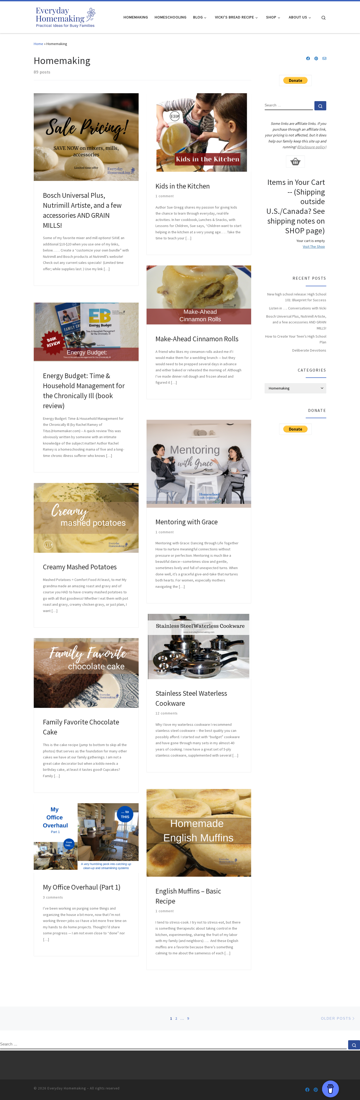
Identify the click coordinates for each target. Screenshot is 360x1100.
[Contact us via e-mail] (324, 58)
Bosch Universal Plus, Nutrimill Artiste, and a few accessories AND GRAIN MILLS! (296, 322)
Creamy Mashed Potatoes (80, 566)
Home (38, 43)
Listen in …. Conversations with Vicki (297, 308)
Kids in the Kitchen (182, 185)
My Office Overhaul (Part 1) (82, 886)
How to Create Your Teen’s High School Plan (295, 339)
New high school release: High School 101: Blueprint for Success (296, 297)
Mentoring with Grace (186, 521)
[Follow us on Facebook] (308, 58)
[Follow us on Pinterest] (316, 58)
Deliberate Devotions (309, 350)
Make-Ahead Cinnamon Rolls (197, 338)
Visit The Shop (314, 246)
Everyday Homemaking (66, 1088)
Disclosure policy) (312, 147)
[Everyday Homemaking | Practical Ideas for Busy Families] (65, 16)
